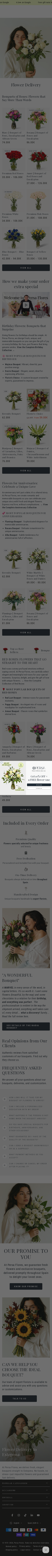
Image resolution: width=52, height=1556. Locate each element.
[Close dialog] (1, 762)
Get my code (39, 784)
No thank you (39, 788)
